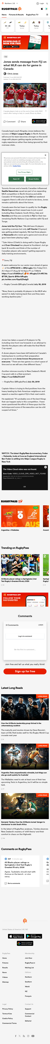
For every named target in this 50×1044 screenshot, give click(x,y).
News (4, 14)
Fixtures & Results (16, 14)
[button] (47, 14)
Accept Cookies (34, 179)
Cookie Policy (7, 1018)
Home (4, 958)
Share (23, 121)
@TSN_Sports (8, 276)
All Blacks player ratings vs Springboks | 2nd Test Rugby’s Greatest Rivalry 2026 (18, 865)
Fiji (33, 215)
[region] (25, 168)
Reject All (16, 179)
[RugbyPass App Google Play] (34, 936)
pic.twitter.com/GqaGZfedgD (15, 279)
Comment (10, 121)
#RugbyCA (35, 273)
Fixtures (5, 963)
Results (5, 967)
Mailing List (29, 967)
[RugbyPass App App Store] (16, 936)
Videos (5, 977)
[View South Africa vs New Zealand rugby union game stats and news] (7, 26)
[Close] (45, 155)
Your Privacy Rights (24, 172)
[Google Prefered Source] (38, 121)
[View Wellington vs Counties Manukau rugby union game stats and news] (36, 26)
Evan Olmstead (12, 245)
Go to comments (12, 883)
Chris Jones (12, 73)
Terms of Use (7, 1013)
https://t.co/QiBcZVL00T (13, 376)
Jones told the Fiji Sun (12, 226)
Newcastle (8, 234)
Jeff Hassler (32, 229)
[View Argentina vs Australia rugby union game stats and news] (22, 26)
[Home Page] (12, 9)
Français (28, 996)
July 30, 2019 (40, 284)
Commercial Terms (9, 1023)
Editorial (28, 1021)
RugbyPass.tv (30, 963)
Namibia (5, 215)
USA (31, 196)
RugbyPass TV (32, 14)
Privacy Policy (7, 1009)
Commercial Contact (29, 1014)
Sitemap (5, 982)
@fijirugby (28, 268)
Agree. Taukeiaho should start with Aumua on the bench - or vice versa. (20, 874)
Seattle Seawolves (10, 191)
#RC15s (43, 273)
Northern (28, 977)
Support (28, 1009)
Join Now (28, 958)
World (27, 986)
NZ (26, 991)
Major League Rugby (21, 133)
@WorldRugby (21, 276)
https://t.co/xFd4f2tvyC (13, 273)
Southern (28, 982)
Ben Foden (6, 458)
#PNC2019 (15, 268)
